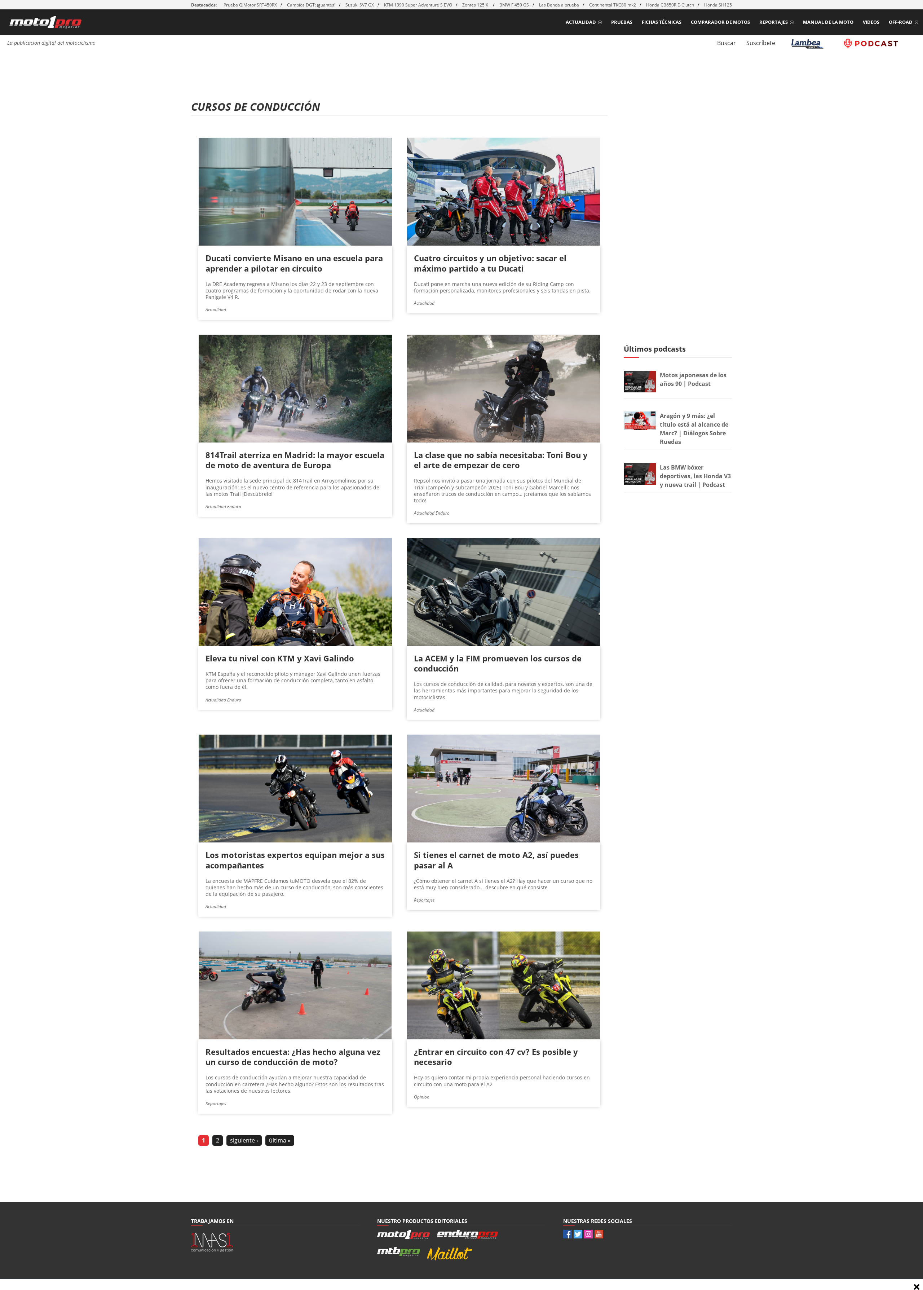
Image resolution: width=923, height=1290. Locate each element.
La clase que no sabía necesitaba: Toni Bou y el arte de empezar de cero (501, 459)
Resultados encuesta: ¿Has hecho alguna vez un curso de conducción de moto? (293, 1056)
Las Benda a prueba (559, 5)
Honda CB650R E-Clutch (670, 5)
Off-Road (901, 22)
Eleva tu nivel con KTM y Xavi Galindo (280, 658)
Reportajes (773, 22)
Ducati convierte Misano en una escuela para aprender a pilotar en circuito (294, 262)
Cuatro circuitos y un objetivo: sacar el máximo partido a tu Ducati (490, 262)
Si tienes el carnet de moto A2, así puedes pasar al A (496, 859)
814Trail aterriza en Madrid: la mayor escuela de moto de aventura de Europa (295, 459)
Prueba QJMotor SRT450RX (250, 5)
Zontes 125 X (475, 5)
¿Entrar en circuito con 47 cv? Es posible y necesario (496, 1056)
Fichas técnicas (661, 22)
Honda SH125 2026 (723, 5)
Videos (871, 22)
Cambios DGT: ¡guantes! (311, 5)
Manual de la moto (828, 22)
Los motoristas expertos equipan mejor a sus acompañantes (295, 859)
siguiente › (244, 1140)
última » (280, 1140)
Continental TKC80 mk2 (612, 5)
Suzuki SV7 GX (359, 5)
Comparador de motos (720, 22)
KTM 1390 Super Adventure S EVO (418, 5)
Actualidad (581, 22)
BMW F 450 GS (514, 5)
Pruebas (621, 22)
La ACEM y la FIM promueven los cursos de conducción (498, 663)
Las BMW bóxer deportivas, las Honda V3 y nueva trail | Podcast (695, 476)
